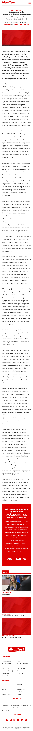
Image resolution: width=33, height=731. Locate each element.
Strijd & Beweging (6, 663)
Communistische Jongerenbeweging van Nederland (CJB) (16, 705)
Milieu (18, 661)
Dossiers (4, 689)
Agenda (4, 684)
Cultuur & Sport (21, 668)
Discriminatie (5, 676)
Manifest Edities (6, 694)
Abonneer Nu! (16, 559)
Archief (19, 687)
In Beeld (4, 687)
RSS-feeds (19, 692)
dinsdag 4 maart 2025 (21, 25)
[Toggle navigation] (29, 2)
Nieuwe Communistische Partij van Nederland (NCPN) (15, 703)
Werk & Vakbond (6, 666)
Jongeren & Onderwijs (7, 671)
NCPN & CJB (20, 673)
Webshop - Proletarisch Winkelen (10, 708)
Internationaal (5, 668)
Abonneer (19, 684)
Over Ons (4, 692)
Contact (19, 694)
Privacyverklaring (21, 689)
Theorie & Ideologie (22, 663)
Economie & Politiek (7, 661)
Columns (19, 671)
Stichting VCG (5, 710)
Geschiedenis (20, 666)
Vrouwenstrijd (5, 673)
